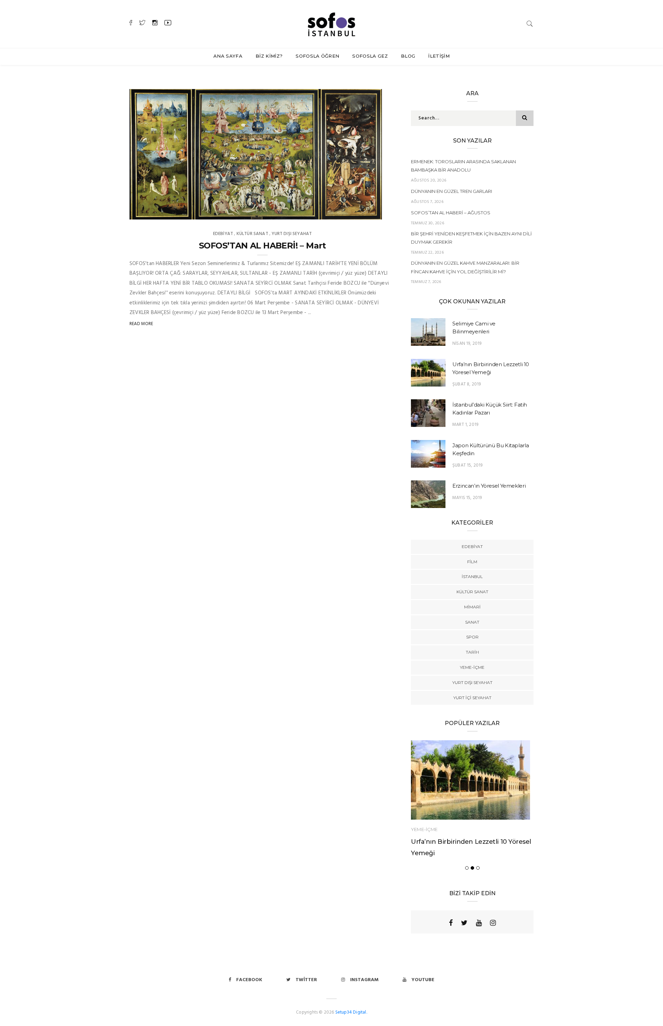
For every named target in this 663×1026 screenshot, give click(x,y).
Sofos (150, 211)
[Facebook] (451, 923)
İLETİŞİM (439, 56)
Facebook (249, 980)
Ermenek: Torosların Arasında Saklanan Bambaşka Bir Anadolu (463, 166)
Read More (141, 324)
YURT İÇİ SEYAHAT (472, 697)
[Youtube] (479, 923)
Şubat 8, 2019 (466, 384)
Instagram (364, 980)
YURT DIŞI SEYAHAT (291, 233)
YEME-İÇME (472, 667)
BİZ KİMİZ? (269, 56)
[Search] (530, 24)
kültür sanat (252, 233)
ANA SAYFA (227, 56)
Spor (472, 636)
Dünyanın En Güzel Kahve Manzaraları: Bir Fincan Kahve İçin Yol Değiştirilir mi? (465, 267)
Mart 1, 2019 (465, 424)
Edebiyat (223, 233)
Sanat (472, 622)
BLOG (408, 56)
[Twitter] (464, 923)
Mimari (472, 606)
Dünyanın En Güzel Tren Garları (451, 191)
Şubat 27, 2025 (358, 211)
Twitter (306, 980)
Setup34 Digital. (351, 1012)
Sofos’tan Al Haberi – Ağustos (450, 212)
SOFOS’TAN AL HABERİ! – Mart (262, 246)
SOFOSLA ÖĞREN (317, 56)
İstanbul (472, 576)
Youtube (423, 980)
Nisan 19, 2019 (467, 343)
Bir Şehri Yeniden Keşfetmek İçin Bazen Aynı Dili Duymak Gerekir (471, 238)
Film (472, 561)
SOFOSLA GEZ (370, 56)
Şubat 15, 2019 (467, 465)
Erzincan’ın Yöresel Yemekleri (489, 485)
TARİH (472, 652)
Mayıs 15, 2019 (467, 497)
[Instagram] (493, 923)
